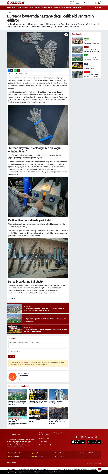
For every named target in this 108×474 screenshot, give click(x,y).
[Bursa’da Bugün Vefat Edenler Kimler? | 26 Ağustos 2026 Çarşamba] (58, 413)
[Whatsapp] (92, 437)
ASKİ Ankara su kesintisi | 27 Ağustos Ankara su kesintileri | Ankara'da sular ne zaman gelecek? (91, 75)
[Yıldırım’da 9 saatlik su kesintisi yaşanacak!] (58, 394)
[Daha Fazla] (18, 70)
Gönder (12, 356)
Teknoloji (57, 7)
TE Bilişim (98, 463)
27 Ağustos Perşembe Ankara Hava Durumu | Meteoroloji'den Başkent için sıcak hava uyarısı (91, 42)
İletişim (9, 462)
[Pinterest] (82, 437)
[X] (79, 437)
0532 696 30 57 (45, 441)
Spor (19, 7)
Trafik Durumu (61, 453)
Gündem (37, 7)
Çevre (86, 38)
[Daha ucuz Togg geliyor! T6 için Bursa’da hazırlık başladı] (38, 394)
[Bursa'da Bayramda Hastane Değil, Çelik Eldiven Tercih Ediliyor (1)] (38, 197)
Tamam (99, 471)
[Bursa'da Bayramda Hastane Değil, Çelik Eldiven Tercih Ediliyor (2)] (38, 258)
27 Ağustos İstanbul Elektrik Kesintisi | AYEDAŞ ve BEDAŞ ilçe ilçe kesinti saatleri (91, 67)
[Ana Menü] (100, 7)
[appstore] (78, 442)
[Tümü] (99, 34)
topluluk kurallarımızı (25, 362)
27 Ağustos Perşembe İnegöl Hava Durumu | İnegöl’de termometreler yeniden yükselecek (91, 50)
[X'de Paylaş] (11, 70)
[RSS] (95, 437)
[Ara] (95, 7)
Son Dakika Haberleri (39, 456)
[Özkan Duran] (12, 376)
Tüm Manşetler (14, 456)
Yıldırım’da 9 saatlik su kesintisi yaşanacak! (56, 402)
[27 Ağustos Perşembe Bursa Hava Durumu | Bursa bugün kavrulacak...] (17, 394)
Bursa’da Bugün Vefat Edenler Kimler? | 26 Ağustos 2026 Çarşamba (58, 421)
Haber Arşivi (60, 456)
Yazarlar (25, 7)
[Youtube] (89, 437)
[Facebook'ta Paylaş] (9, 70)
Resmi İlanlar (77, 7)
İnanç (63, 7)
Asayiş (31, 7)
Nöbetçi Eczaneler (16, 453)
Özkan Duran (12, 73)
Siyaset (44, 7)
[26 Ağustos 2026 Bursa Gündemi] (38, 413)
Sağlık (50, 7)
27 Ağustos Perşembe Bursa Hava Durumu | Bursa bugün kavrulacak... (17, 402)
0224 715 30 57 (45, 438)
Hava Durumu (38, 453)
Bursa (9, 7)
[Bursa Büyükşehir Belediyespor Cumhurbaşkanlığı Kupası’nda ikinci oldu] (17, 413)
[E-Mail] (19, 379)
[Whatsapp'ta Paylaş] (15, 70)
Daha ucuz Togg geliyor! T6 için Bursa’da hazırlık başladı (38, 402)
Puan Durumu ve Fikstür (86, 453)
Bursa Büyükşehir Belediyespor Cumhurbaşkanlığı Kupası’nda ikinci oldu (17, 422)
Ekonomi (69, 7)
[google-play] (93, 442)
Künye (14, 462)
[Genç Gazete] (16, 2)
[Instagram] (85, 437)
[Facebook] (76, 437)
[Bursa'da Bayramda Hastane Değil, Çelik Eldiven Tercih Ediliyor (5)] (38, 125)
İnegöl (14, 7)
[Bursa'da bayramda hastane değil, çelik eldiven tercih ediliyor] (38, 50)
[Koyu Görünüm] (97, 7)
